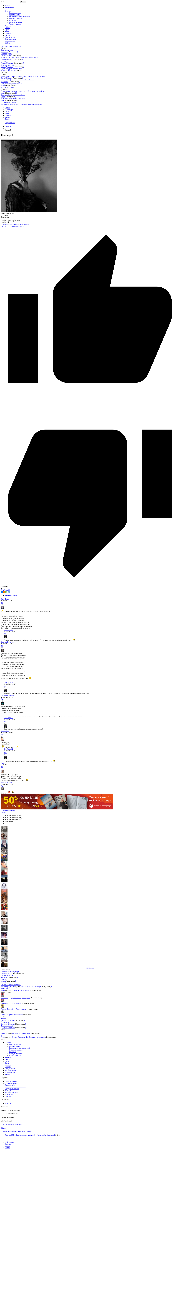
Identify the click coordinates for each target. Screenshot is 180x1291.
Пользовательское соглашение (11, 1124)
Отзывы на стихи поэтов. (21, 990)
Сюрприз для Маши (8, 65)
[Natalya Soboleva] (4, 832)
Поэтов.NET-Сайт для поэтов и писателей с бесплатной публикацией (30, 1135)
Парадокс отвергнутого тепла (11, 83)
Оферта (3, 1128)
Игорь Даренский (7, 67)
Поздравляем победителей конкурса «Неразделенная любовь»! (23, 91)
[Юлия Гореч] (4, 966)
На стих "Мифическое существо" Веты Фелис (17, 80)
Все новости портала (8, 102)
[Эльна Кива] (4, 867)
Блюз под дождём (7, 50)
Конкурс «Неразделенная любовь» (13, 95)
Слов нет (4, 979)
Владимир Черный (7, 695)
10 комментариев (11, 595)
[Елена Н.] (4, 895)
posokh (3, 981)
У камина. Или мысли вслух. (31, 986)
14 (24, 70)
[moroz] (4, 938)
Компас (3, 1018)
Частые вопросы (7, 46)
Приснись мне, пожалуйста (20, 998)
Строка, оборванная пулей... (11, 985)
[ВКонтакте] (2, 592)
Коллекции (17, 46)
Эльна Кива (5, 731)
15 (23, 63)
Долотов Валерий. (7, 642)
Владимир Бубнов (7, 986)
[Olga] (4, 924)
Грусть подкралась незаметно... (12, 69)
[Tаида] (4, 853)
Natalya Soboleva (6, 782)
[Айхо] (4, 909)
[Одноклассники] (4, 592)
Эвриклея (4, 988)
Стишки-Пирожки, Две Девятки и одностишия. (29, 1037)
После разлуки (16, 1003)
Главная (8, 126)
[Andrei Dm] (4, 881)
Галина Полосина (7, 63)
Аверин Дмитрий (7, 1009)
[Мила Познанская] (4, 917)
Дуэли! (3, 812)
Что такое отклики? (8, 87)
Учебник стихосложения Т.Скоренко (14, 104)
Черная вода (5, 1022)
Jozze (2, 763)
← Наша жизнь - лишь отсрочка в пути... (15, 224)
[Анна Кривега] (4, 874)
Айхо (3, 85)
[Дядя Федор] (4, 945)
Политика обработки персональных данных (16, 1131)
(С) (2, 1035)
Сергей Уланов (6, 55)
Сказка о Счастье (7, 975)
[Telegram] (9, 592)
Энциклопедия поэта (34, 104)
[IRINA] (4, 931)
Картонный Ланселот (15, 1015)
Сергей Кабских (6, 78)
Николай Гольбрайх (8, 70)
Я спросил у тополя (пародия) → (12, 226)
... (1, 1031)
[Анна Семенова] (4, 839)
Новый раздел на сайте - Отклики (13, 98)
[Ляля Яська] (4, 846)
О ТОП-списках (90, 968)
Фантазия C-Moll (7, 1026)
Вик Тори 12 (5, 590)
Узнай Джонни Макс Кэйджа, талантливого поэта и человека (23, 76)
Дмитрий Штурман (8, 1020)
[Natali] (4, 959)
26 (16, 93)
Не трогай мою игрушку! (10, 972)
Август (3, 61)
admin (3, 93)
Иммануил (4, 52)
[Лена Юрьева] (4, 888)
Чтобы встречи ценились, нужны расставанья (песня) (20, 57)
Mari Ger (4, 977)
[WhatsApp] (6, 592)
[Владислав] (4, 952)
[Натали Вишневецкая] (4, 902)
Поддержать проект (8, 810)
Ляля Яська (5, 599)
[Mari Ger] (4, 860)
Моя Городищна (6, 54)
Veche (3, 1015)
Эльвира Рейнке (6, 59)
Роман (3, 1033)
